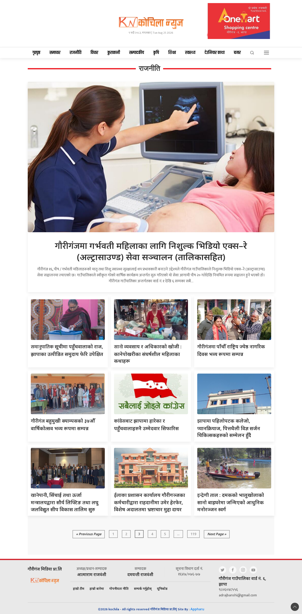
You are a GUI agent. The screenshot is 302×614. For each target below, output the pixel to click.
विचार (94, 52)
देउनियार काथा (215, 52)
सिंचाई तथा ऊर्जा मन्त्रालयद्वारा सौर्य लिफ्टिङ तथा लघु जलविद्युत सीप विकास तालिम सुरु (64, 502)
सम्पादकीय (136, 52)
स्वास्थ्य (190, 52)
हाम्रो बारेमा (97, 588)
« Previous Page (88, 534)
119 (193, 534)
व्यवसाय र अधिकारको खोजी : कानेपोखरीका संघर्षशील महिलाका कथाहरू (148, 353)
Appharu (197, 609)
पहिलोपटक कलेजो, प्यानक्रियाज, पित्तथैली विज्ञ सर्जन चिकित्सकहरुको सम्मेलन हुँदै (228, 427)
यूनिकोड (162, 588)
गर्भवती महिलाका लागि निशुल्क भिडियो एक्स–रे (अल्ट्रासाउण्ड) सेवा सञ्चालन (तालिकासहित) (151, 251)
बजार (237, 52)
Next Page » (216, 534)
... (178, 534)
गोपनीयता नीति (119, 588)
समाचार (55, 52)
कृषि (156, 52)
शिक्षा (172, 52)
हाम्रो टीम (78, 588)
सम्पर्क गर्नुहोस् (143, 588)
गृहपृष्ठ (36, 52)
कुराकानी (113, 52)
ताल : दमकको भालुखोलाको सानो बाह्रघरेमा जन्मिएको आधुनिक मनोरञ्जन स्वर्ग (230, 502)
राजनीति (75, 52)
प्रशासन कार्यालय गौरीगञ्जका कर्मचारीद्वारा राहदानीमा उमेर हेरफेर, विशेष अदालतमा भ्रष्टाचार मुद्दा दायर (149, 502)
